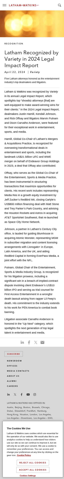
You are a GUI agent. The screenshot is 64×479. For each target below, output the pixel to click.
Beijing (18, 407)
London (33, 414)
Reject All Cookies (32, 462)
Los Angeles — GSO (43, 418)
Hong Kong (12, 414)
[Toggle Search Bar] (60, 5)
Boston (26, 407)
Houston (24, 414)
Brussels (36, 407)
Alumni (12, 381)
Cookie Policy (24, 455)
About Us (13, 376)
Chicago (45, 407)
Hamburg (41, 411)
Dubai (10, 411)
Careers (12, 386)
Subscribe (13, 354)
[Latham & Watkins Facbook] (21, 394)
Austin (10, 407)
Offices (12, 366)
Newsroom (14, 361)
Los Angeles (45, 414)
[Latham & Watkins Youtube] (28, 394)
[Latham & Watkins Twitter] (15, 394)
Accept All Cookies (33, 470)
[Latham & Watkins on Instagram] (34, 394)
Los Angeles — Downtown (19, 418)
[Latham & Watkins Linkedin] (8, 394)
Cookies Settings (28, 476)
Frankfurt (31, 411)
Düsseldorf (20, 411)
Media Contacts (18, 371)
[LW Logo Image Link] (24, 5)
